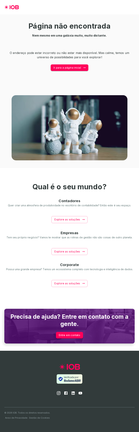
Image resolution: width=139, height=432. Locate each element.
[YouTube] (80, 394)
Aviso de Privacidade (16, 417)
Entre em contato (69, 335)
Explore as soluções (67, 219)
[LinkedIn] (73, 394)
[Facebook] (66, 394)
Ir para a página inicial (67, 67)
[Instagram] (58, 394)
